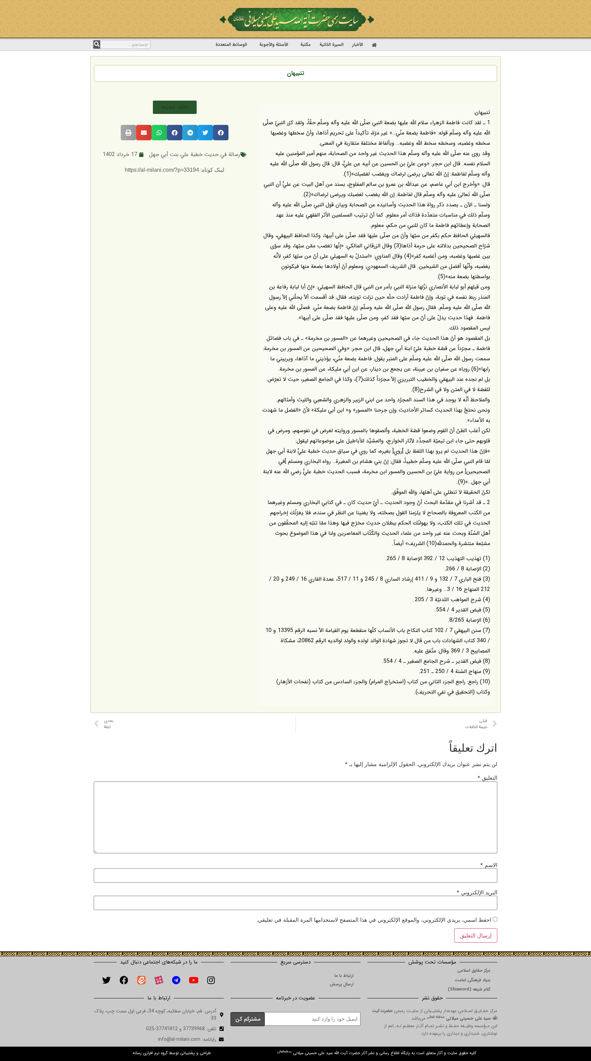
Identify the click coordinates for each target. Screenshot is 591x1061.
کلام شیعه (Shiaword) (469, 989)
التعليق (487, 777)
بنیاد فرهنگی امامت (472, 980)
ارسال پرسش (342, 984)
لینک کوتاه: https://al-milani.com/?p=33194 (174, 170)
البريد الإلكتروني (477, 892)
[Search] (96, 44)
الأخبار (357, 44)
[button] (175, 107)
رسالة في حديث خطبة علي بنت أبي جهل (194, 154)
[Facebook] (123, 980)
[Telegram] (176, 980)
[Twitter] (106, 980)
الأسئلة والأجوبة (273, 44)
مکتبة (305, 44)
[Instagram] (211, 980)
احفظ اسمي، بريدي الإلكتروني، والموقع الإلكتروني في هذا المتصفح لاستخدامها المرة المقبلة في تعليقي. (374, 919)
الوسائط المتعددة (231, 44)
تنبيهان (295, 73)
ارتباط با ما (344, 975)
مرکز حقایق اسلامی (473, 970)
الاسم (488, 865)
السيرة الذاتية (331, 44)
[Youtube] (193, 980)
